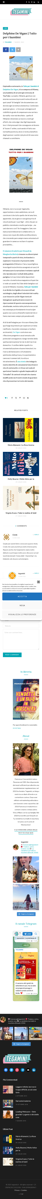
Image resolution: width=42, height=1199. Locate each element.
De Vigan (16, 332)
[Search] (38, 2)
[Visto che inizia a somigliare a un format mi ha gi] (35, 1033)
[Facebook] (6, 49)
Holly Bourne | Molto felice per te (21, 479)
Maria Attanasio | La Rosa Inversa (21, 445)
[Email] (24, 398)
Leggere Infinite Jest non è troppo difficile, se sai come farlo (26, 1089)
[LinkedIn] (28, 398)
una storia (21, 361)
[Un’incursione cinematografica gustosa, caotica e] (26, 869)
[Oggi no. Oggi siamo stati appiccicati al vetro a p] (26, 897)
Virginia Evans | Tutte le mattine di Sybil (21, 513)
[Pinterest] (20, 398)
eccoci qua (17, 728)
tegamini (8, 42)
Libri (5, 28)
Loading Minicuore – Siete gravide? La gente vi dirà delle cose (27, 1114)
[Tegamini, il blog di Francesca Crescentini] (21, 11)
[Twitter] (12, 49)
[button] (38, 582)
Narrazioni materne (23, 1101)
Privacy (17, 1190)
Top (21, 1194)
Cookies (24, 1190)
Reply (37, 534)
